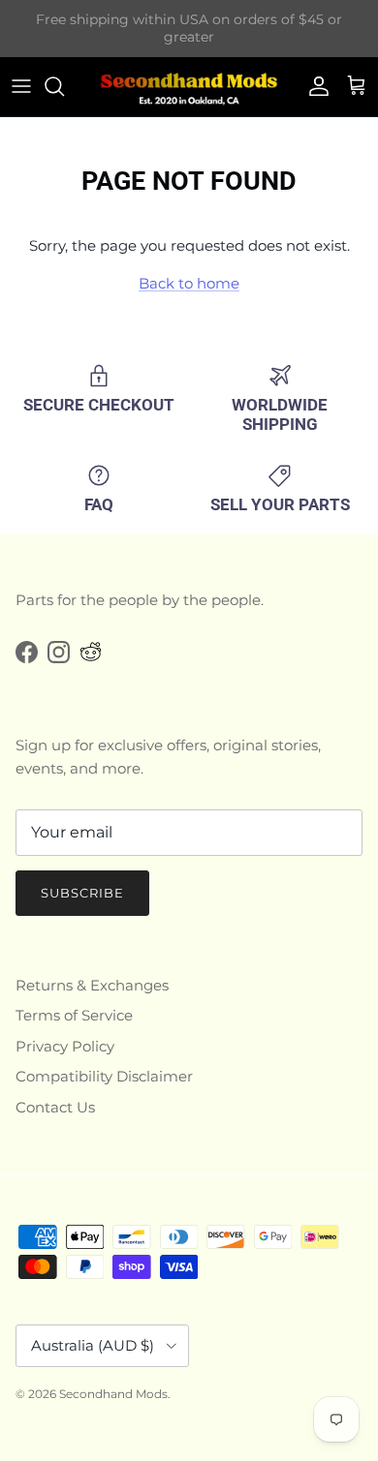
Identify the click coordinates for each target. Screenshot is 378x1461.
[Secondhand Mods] (189, 87)
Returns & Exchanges (92, 985)
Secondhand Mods (113, 1393)
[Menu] (21, 86)
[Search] (64, 86)
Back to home (189, 283)
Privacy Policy (65, 1046)
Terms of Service (74, 1015)
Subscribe (82, 892)
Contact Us (55, 1107)
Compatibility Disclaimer (104, 1076)
